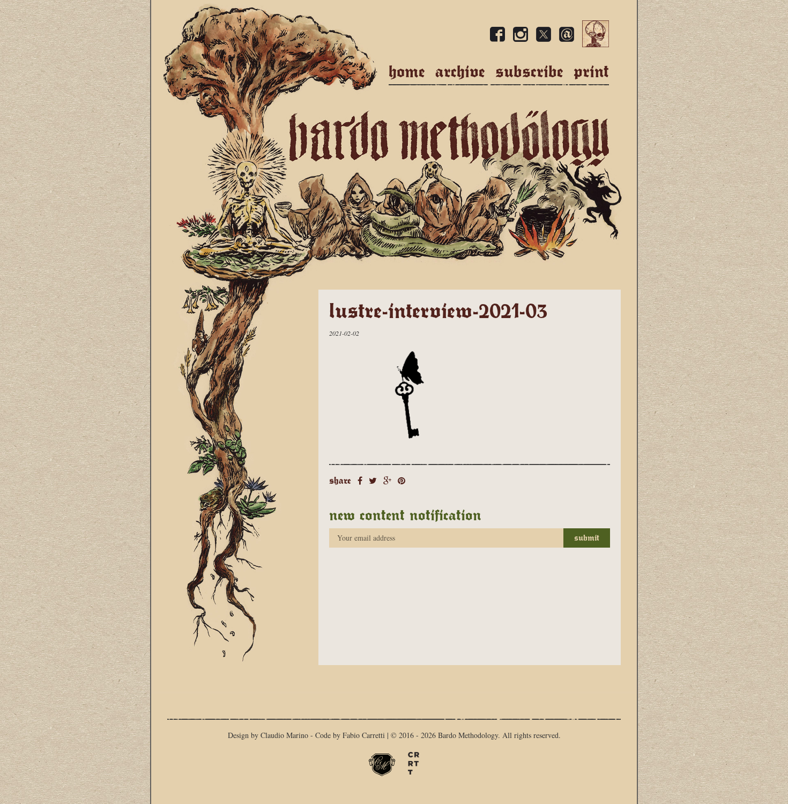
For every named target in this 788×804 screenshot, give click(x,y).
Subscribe (529, 71)
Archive (460, 71)
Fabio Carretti (364, 735)
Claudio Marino (284, 735)
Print (591, 71)
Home (407, 71)
